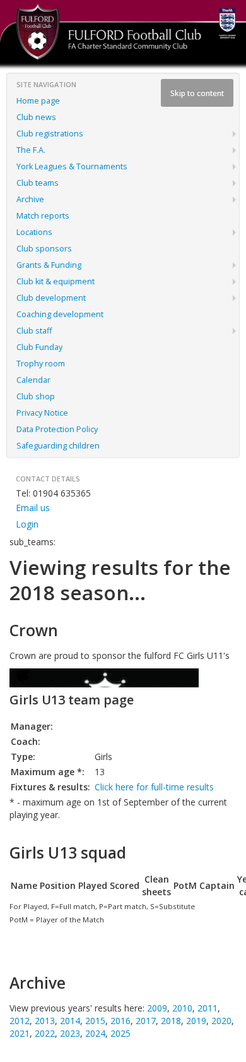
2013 (45, 1021)
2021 (19, 1033)
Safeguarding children (58, 445)
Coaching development (59, 314)
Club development (51, 298)
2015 (95, 1021)
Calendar (33, 380)
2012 (19, 1021)
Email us (33, 508)
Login (27, 524)
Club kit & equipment (55, 281)
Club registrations (49, 133)
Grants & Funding (48, 265)
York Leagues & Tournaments (71, 166)
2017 (146, 1021)
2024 (95, 1033)
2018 (171, 1021)
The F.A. (30, 150)
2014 (70, 1021)
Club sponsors (44, 248)
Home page (38, 100)
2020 (221, 1021)
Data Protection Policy (57, 429)
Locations (34, 232)
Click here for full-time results (154, 787)
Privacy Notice (42, 412)
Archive (30, 199)
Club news (36, 117)
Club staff (34, 330)
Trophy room (40, 363)
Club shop (35, 396)
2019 (196, 1021)
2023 (70, 1033)
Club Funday (39, 347)
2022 (45, 1033)
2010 (182, 1008)
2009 (157, 1008)
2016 (120, 1021)
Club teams (37, 183)
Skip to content (197, 93)
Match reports (42, 215)
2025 (120, 1033)
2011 (207, 1008)
